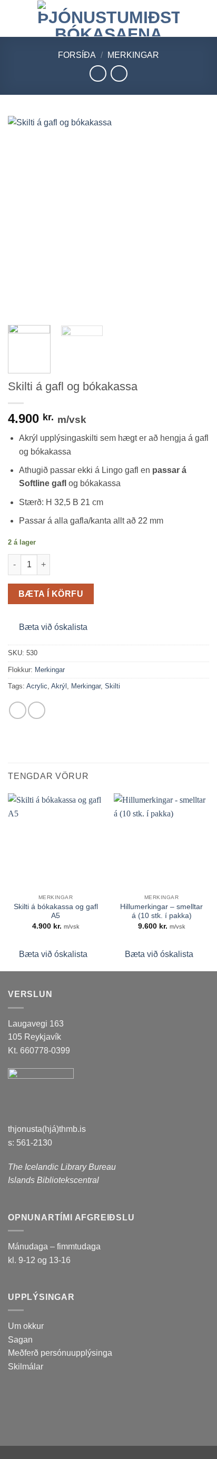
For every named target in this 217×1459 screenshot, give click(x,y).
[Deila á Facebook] (17, 710)
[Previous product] (119, 73)
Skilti (112, 686)
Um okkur (26, 1326)
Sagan (20, 1339)
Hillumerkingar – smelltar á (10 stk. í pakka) (161, 911)
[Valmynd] (14, 18)
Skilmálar (25, 1366)
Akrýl (59, 686)
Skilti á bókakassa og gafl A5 (56, 911)
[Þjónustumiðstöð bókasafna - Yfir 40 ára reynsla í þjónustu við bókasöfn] (108, 18)
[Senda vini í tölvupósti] (36, 710)
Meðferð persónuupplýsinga (60, 1352)
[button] (47, 627)
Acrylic (36, 686)
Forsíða (77, 55)
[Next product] (98, 73)
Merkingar (133, 55)
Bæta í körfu (51, 593)
